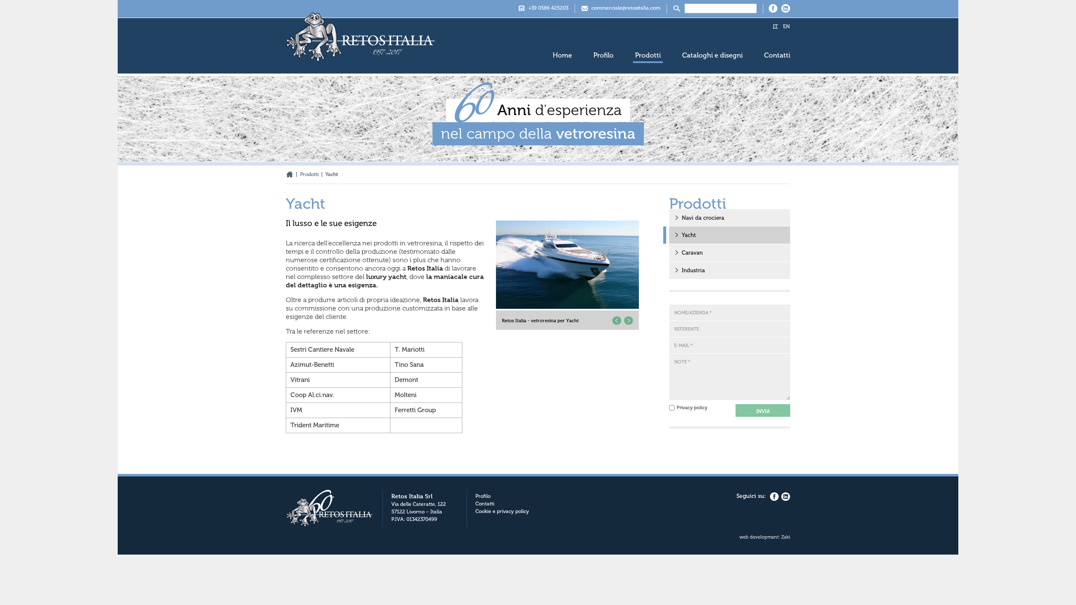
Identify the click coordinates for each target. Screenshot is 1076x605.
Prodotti (648, 55)
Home (562, 55)
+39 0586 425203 (548, 8)
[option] (567, 275)
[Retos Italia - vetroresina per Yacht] (567, 265)
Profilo (603, 55)
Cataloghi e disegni (712, 55)
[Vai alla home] (360, 40)
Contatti (777, 55)
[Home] (289, 174)
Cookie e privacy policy (502, 511)
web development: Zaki (764, 537)
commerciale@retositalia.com (625, 8)
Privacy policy (692, 407)
